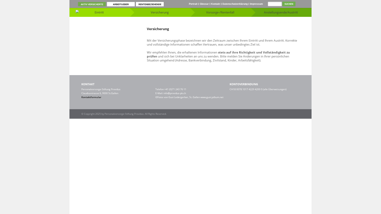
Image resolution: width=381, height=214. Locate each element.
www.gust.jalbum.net (211, 97)
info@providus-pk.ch (175, 93)
